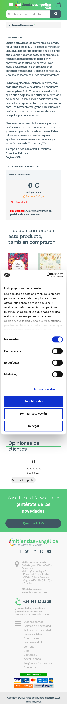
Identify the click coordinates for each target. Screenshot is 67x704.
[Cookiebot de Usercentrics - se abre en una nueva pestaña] (47, 274)
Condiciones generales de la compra (33, 642)
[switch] (57, 351)
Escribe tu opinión (23, 480)
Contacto (30, 667)
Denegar (33, 426)
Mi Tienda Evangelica (20, 24)
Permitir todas (33, 401)
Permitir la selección (33, 413)
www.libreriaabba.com (34, 592)
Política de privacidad (37, 626)
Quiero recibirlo (32, 523)
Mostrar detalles (45, 389)
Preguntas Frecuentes (38, 663)
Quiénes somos (33, 622)
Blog (27, 650)
